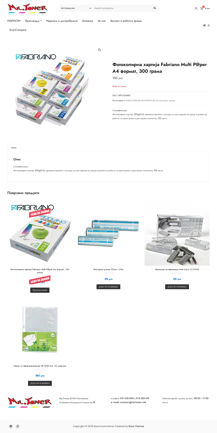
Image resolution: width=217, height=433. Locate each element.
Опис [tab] (14, 147)
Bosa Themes (136, 426)
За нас (102, 21)
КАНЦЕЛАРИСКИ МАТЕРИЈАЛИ (139, 100)
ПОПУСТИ (14, 21)
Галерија (87, 21)
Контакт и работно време (126, 21)
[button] (99, 49)
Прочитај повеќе (39, 290)
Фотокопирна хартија (165, 100)
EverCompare (18, 30)
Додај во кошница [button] (108, 286)
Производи (32, 21)
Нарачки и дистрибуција (62, 21)
